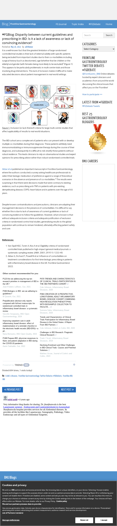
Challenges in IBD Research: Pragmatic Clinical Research (56, 333)
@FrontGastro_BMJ (91, 74)
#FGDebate (94, 24)
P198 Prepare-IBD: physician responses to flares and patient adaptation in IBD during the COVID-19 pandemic (20, 340)
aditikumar (29, 47)
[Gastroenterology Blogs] (97, 139)
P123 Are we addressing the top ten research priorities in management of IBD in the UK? (21, 281)
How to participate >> (92, 94)
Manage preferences (10, 520)
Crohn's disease (11, 376)
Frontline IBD (67, 376)
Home (109, 24)
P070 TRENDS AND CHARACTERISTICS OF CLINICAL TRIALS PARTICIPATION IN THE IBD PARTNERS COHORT (57, 281)
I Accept (104, 520)
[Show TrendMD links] (74, 364)
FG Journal (61, 24)
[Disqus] (39, 430)
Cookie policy (61, 501)
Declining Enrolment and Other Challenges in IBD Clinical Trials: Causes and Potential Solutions (58, 347)
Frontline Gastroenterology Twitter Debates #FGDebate (40, 376)
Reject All (84, 520)
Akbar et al (7, 169)
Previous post (14, 389)
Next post (66, 389)
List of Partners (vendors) (12, 513)
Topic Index (78, 24)
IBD (4, 379)
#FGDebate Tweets (91, 106)
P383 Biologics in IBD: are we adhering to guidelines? (20, 292)
